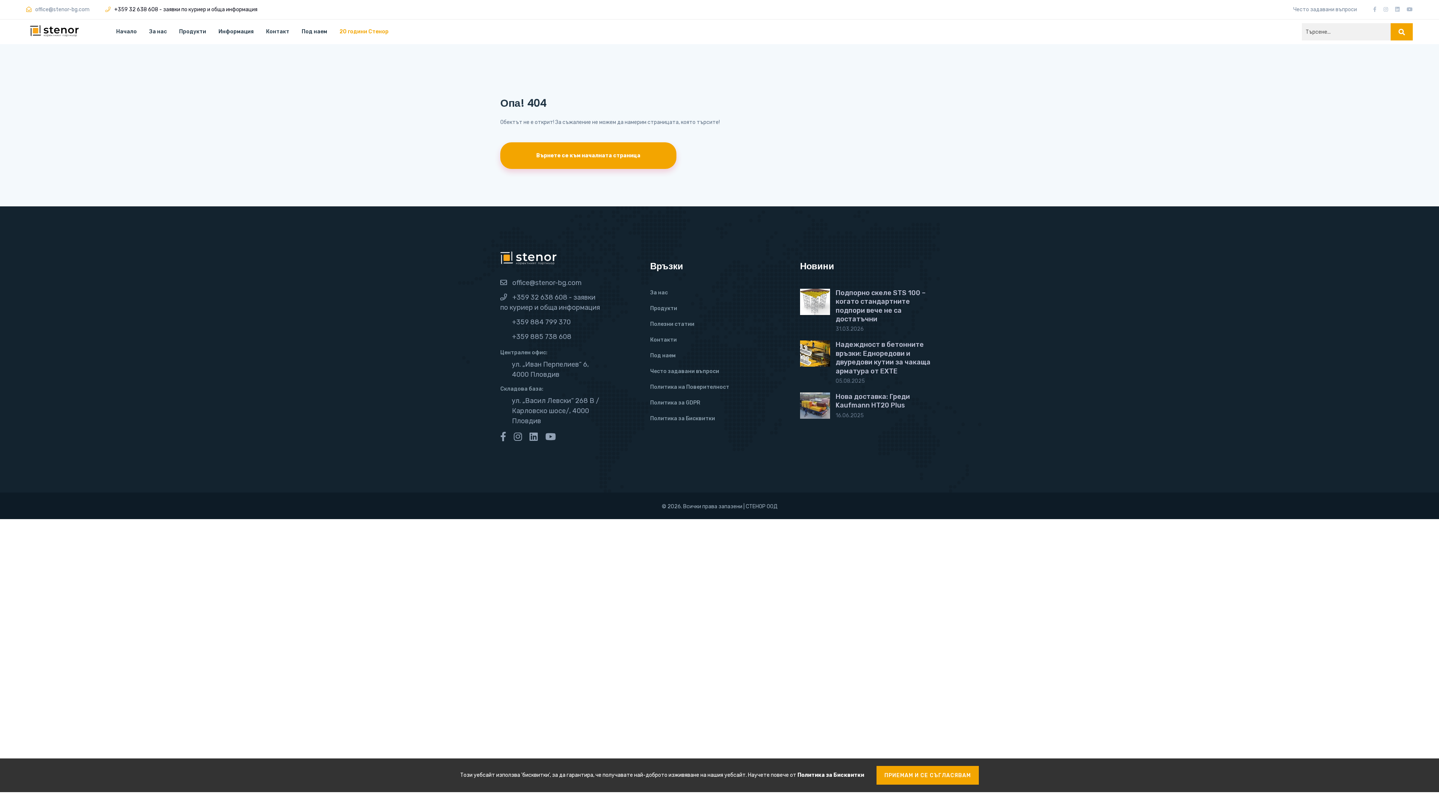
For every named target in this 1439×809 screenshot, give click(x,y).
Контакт (277, 31)
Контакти (663, 340)
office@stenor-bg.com (547, 283)
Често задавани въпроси (1325, 9)
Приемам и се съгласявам (927, 775)
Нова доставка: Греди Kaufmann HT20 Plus (873, 401)
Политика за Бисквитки (682, 418)
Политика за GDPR (675, 403)
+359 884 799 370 (541, 322)
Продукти (192, 31)
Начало (126, 31)
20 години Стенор (364, 31)
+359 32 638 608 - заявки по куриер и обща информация (185, 9)
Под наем (314, 31)
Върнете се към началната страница (588, 155)
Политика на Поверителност (689, 387)
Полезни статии (672, 324)
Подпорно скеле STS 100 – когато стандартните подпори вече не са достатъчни (881, 306)
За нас (158, 31)
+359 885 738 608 (541, 337)
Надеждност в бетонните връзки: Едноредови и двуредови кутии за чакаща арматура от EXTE (883, 357)
